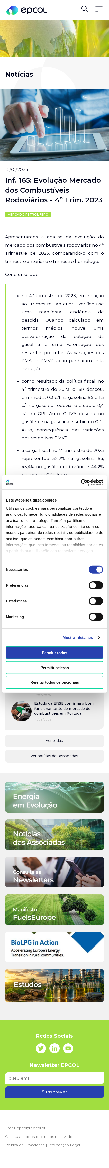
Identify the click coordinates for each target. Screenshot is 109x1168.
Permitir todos (54, 653)
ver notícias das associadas (54, 756)
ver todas (54, 740)
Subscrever (54, 1092)
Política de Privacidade (25, 1145)
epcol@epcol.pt (31, 1128)
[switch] (96, 585)
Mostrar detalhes (78, 637)
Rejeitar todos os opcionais (54, 682)
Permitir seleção (54, 667)
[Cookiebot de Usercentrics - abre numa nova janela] (81, 482)
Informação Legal (64, 1145)
